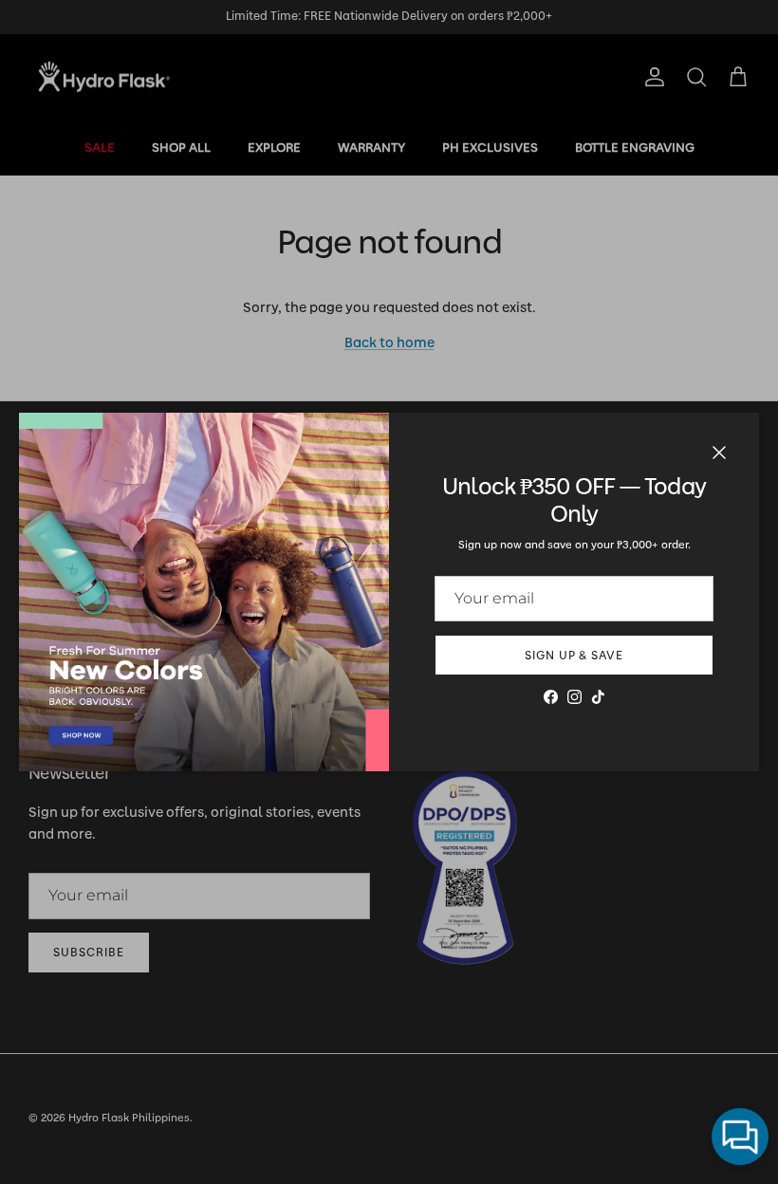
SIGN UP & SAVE (574, 655)
